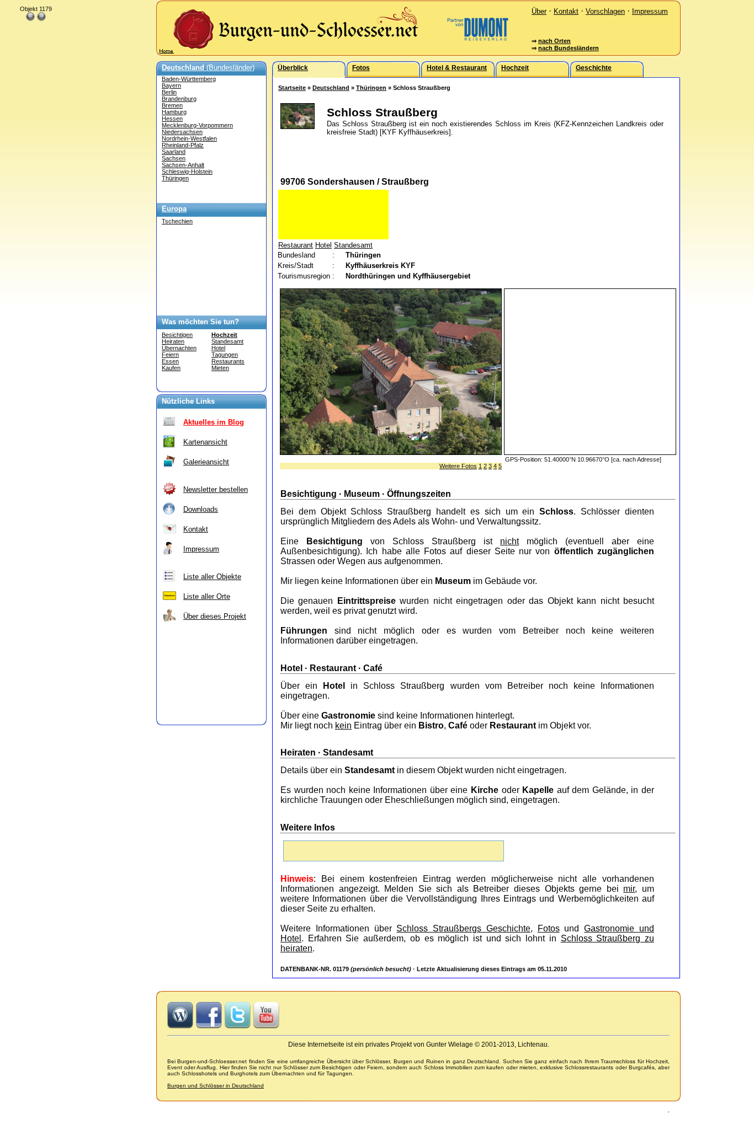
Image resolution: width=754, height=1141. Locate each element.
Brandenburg (179, 98)
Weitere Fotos (458, 466)
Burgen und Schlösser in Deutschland (215, 1086)
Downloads (200, 509)
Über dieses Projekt (214, 616)
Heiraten (173, 341)
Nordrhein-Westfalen (189, 138)
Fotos (549, 928)
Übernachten (179, 348)
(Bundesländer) (208, 67)
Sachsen (173, 158)
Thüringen (175, 178)
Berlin (169, 92)
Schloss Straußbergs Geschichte (463, 928)
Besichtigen (177, 334)
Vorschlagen (605, 11)
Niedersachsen (182, 131)
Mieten (220, 368)
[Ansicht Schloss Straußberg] (391, 452)
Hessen (172, 118)
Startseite (292, 87)
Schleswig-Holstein (187, 171)
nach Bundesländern (568, 48)
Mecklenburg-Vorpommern (197, 125)
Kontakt (566, 11)
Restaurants (228, 361)
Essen (170, 361)
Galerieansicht (206, 462)
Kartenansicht (205, 442)
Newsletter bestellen (215, 489)
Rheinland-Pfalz (183, 145)
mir (629, 888)
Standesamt (227, 341)
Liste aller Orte (206, 596)
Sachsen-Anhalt (183, 165)
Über (539, 11)
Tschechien (177, 221)
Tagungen (224, 354)
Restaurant (295, 245)
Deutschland (330, 87)
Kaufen (171, 368)
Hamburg (174, 112)
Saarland (173, 151)
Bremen (172, 105)
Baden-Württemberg (189, 79)
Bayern (171, 85)
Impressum (650, 11)
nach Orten (554, 41)
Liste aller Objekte (212, 576)
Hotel (218, 348)
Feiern (170, 354)
